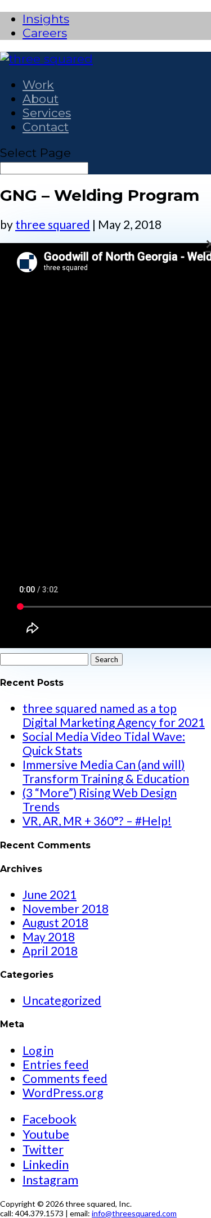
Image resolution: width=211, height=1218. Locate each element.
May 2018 (49, 936)
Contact (46, 127)
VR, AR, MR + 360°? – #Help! (97, 821)
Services (47, 113)
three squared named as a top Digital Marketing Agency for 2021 (114, 715)
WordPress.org (63, 1092)
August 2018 (55, 922)
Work (38, 85)
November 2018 (66, 908)
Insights (46, 19)
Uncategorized (62, 1000)
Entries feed (56, 1064)
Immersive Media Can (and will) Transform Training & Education (106, 771)
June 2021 (50, 894)
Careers (45, 33)
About (41, 99)
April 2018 (50, 950)
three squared (52, 224)
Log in (38, 1050)
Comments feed (65, 1078)
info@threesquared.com (134, 1213)
